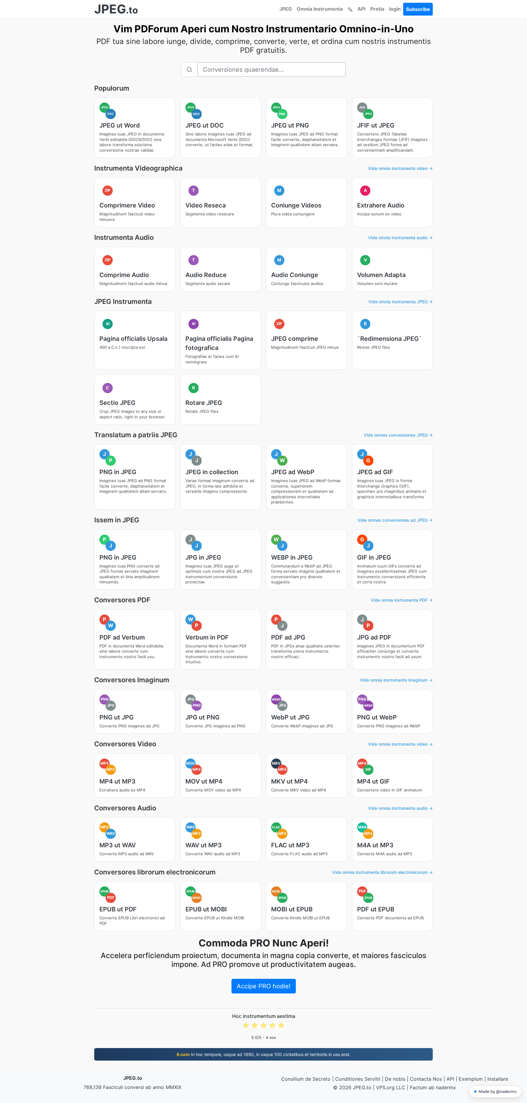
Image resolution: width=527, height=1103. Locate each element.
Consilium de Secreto (306, 1079)
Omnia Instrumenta (320, 9)
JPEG (285, 9)
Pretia (377, 9)
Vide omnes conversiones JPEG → (398, 435)
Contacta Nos (426, 1079)
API (361, 9)
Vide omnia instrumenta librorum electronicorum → (382, 872)
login (395, 9)
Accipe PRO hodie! (264, 986)
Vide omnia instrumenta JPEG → (400, 301)
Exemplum (471, 1079)
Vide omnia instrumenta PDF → (402, 600)
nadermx (446, 1087)
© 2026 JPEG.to (352, 1087)
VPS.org (385, 1087)
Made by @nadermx (498, 1091)
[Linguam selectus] (350, 9)
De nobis (395, 1079)
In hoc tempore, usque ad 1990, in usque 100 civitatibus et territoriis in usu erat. (263, 1054)
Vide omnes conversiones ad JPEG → (395, 520)
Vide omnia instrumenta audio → (400, 237)
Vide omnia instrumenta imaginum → (396, 680)
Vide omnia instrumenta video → (400, 168)
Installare (497, 1079)
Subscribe (418, 9)
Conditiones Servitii (357, 1079)
